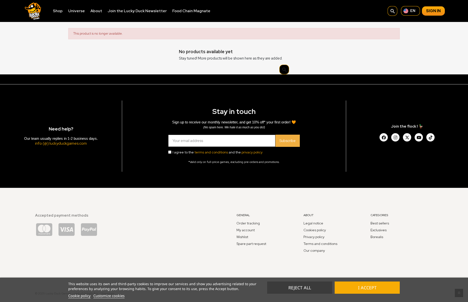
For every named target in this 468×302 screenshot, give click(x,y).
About (96, 10)
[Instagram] (395, 137)
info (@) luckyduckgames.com (61, 143)
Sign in (433, 10)
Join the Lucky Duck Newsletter (137, 10)
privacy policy (252, 152)
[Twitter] (407, 137)
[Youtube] (419, 137)
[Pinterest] (430, 137)
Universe (76, 10)
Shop (58, 10)
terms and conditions (211, 152)
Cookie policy (79, 295)
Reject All (299, 288)
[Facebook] (384, 137)
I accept (367, 288)
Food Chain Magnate (191, 10)
